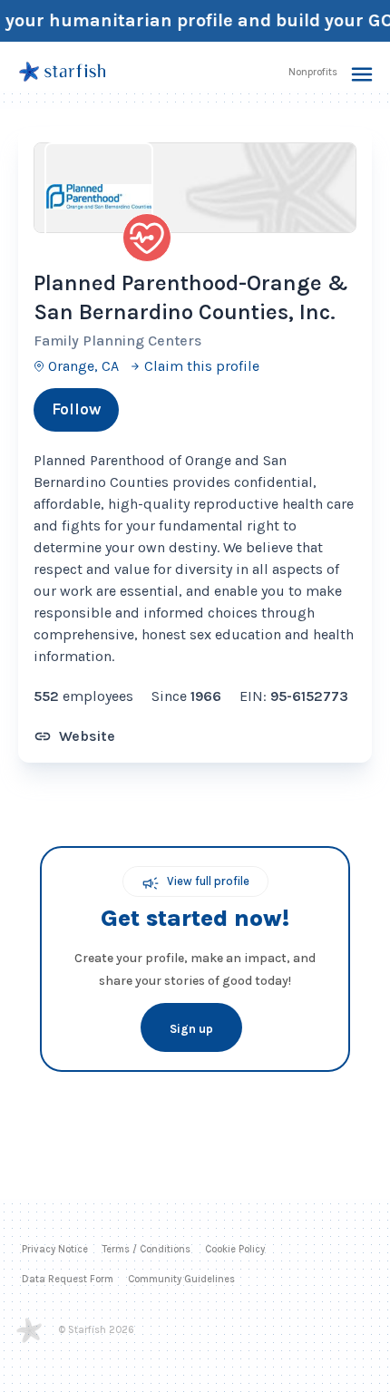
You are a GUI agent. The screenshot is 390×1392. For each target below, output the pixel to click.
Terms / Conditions (146, 1249)
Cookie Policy (235, 1249)
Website (87, 736)
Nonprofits (312, 72)
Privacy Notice (55, 1249)
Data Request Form (67, 1279)
